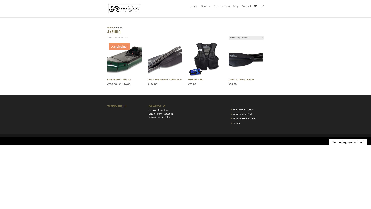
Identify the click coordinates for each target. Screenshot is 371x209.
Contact (246, 6)
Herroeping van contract (348, 142)
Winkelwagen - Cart (242, 114)
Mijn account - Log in (243, 109)
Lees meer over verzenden (161, 113)
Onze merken (222, 6)
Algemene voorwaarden (244, 118)
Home (194, 6)
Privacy (236, 123)
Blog (236, 6)
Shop (204, 6)
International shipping (159, 117)
